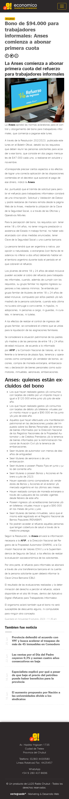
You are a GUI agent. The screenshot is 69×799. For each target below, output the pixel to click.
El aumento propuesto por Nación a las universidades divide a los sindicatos (36, 695)
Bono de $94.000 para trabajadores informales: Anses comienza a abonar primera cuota (32, 35)
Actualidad (23, 618)
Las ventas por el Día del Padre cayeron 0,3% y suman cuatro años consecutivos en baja (35, 658)
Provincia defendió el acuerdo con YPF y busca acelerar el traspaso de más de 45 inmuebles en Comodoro (36, 640)
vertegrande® (18, 793)
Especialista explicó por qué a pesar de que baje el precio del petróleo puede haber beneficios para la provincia (36, 676)
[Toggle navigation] (61, 6)
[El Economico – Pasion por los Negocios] (21, 6)
